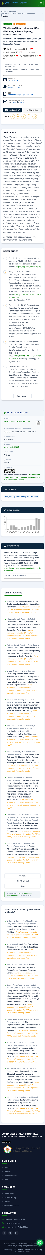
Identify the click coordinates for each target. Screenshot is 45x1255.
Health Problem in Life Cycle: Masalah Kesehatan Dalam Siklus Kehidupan (23, 604)
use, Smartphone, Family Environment (21, 496)
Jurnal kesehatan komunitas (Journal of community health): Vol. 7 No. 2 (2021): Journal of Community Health (23, 834)
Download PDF (13, 110)
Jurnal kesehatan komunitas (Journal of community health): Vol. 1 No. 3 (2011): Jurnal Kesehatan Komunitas (23, 975)
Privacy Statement (11, 1205)
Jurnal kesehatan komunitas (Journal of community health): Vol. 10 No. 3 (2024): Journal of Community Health (23, 935)
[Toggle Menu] (41, 3)
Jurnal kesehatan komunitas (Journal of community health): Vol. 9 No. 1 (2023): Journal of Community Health (23, 860)
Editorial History (10, 1197)
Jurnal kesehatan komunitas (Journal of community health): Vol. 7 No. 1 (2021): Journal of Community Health (23, 1033)
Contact (7, 1201)
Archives (12, 12)
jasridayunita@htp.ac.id (15, 1219)
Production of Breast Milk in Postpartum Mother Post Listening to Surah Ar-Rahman (22, 734)
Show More (21, 396)
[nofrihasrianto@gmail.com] (34, 48)
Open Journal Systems (21, 1250)
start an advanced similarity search (19, 894)
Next (22, 886)
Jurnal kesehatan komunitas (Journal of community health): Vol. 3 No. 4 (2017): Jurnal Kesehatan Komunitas (23, 609)
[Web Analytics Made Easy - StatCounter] (6, 1143)
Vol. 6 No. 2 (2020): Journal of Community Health (18, 14)
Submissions (9, 1193)
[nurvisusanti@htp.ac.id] (23, 52)
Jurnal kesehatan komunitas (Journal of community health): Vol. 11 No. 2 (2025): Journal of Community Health (23, 1059)
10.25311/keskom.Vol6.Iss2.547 (20, 95)
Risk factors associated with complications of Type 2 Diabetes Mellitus (22, 929)
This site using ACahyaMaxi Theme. (28, 1251)
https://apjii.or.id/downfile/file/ (28, 267)
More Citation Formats (16, 575)
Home (3, 12)
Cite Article (33, 110)
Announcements (10, 1175)
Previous (22, 876)
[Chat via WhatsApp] (40, 1243)
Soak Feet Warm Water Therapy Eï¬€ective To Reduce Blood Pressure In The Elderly (22, 947)
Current (7, 1167)
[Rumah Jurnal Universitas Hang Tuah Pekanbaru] (22, 1153)
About (6, 1180)
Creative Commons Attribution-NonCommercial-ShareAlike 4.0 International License (22, 477)
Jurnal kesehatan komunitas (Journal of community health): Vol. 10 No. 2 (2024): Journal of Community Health (23, 768)
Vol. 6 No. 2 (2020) (11, 447)
